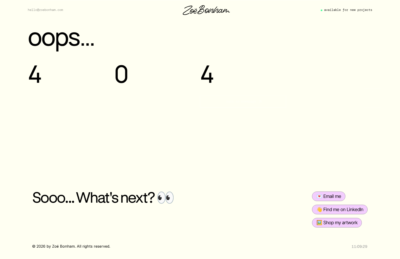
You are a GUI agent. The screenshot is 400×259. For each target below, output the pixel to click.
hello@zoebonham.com (45, 10)
